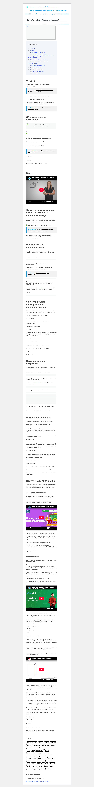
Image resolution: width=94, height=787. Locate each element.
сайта (28, 768)
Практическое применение (37, 69)
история (48, 768)
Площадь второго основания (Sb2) (35, 145)
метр (33, 768)
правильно (52, 763)
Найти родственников (36, 10)
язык (43, 763)
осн (28, 766)
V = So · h (32, 48)
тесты (28, 750)
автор (28, 763)
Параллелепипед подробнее (37, 65)
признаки (42, 768)
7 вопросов (41, 747)
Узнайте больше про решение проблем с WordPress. (38, 781)
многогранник (30, 755)
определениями (41, 753)
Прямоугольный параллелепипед (38, 59)
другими (52, 766)
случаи (48, 753)
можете (29, 760)
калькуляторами (39, 750)
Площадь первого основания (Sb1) (35, 141)
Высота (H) (29, 156)
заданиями (49, 760)
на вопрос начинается (32, 747)
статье (36, 755)
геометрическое (51, 758)
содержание (48, 755)
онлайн (34, 758)
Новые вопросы (36, 745)
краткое (34, 760)
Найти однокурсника (48, 10)
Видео (32, 50)
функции (40, 758)
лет (36, 766)
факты (32, 766)
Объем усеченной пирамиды (37, 52)
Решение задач (36, 73)
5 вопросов (53, 742)
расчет (38, 763)
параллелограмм (39, 382)
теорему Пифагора (41, 287)
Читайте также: (40, 90)
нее (47, 763)
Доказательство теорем (38, 71)
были (43, 760)
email (45, 758)
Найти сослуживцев (61, 10)
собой (39, 760)
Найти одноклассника (53, 6)
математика (30, 753)
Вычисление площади (36, 67)
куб (35, 753)
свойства (47, 750)
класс (37, 768)
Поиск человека (34, 6)
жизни (46, 766)
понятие (33, 763)
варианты (41, 766)
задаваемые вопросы (32, 742)
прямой (42, 755)
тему (33, 750)
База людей (42, 6)
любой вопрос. (45, 745)
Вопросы (41, 742)
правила (29, 758)
